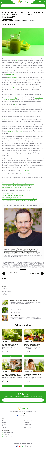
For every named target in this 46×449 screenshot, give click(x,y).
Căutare (41, 5)
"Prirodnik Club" (6, 427)
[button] (1, 2)
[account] (42, 2)
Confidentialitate (28, 424)
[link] (16, 24)
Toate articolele (5, 288)
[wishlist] (40, 2)
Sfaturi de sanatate (6, 290)
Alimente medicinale (7, 20)
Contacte (4, 424)
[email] (15, 24)
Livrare (4, 422)
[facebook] (8, 24)
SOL (25, 426)
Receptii (4, 293)
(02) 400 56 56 (7, 434)
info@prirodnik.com (8, 432)
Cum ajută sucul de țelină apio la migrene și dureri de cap (33, 374)
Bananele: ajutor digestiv (15, 315)
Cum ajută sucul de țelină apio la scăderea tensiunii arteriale (10, 345)
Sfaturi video (5, 294)
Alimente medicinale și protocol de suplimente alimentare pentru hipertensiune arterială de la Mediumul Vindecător (33, 345)
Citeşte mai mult (12, 356)
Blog (3, 426)
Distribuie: (5, 24)
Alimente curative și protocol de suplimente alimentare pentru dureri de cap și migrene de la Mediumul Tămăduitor (11, 374)
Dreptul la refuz (27, 427)
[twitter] (11, 24)
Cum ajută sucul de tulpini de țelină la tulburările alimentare (23, 300)
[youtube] (24, 413)
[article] (5, 302)
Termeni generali (28, 420)
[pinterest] (12, 24)
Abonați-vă (39, 400)
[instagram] (22, 413)
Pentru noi (4, 420)
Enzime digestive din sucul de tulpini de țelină (20, 308)
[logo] (23, 1)
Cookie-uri (26, 422)
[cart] (44, 2)
